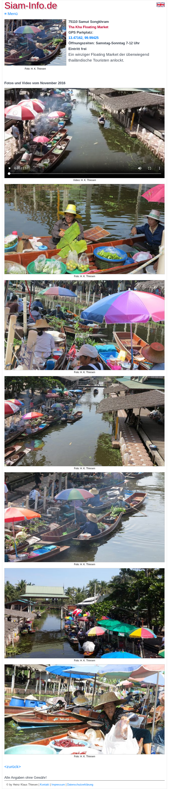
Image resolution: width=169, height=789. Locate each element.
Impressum (58, 784)
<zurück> (12, 766)
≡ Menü (11, 14)
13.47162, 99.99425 (83, 38)
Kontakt (44, 784)
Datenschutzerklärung (80, 784)
